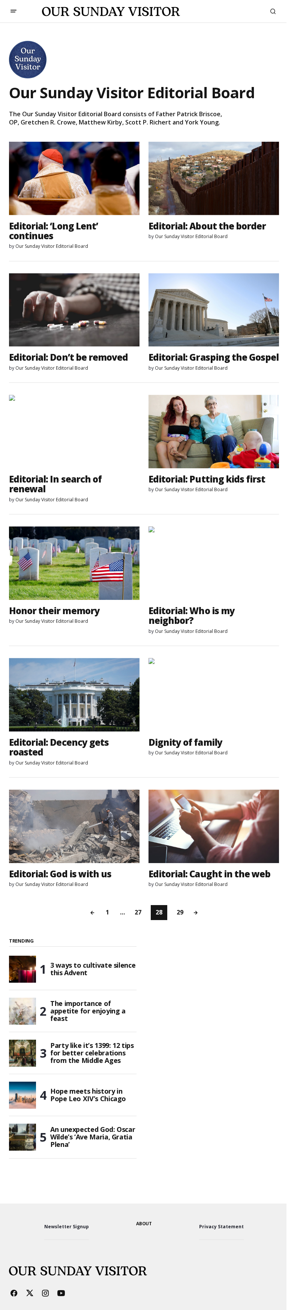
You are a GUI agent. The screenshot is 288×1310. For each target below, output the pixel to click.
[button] (13, 11)
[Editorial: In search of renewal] (74, 431)
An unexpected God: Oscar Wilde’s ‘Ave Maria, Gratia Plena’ (92, 1137)
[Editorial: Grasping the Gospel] (213, 310)
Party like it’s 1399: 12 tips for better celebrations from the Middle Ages (92, 1053)
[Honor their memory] (74, 563)
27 (138, 912)
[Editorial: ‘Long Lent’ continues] (74, 178)
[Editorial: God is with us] (74, 826)
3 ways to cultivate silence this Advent (92, 969)
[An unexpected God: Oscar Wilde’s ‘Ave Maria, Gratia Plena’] (22, 1137)
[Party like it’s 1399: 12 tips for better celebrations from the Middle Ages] (22, 1053)
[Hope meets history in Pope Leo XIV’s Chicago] (22, 1095)
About (144, 1223)
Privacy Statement (221, 1226)
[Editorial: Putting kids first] (213, 431)
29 (180, 912)
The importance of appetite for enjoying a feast (88, 1011)
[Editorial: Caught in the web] (213, 826)
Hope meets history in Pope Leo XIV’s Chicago (88, 1095)
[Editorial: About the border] (213, 178)
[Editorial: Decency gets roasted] (74, 694)
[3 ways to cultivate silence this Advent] (22, 969)
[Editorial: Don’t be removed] (74, 310)
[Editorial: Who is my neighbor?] (213, 563)
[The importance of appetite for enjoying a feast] (22, 1011)
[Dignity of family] (213, 694)
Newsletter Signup (66, 1226)
